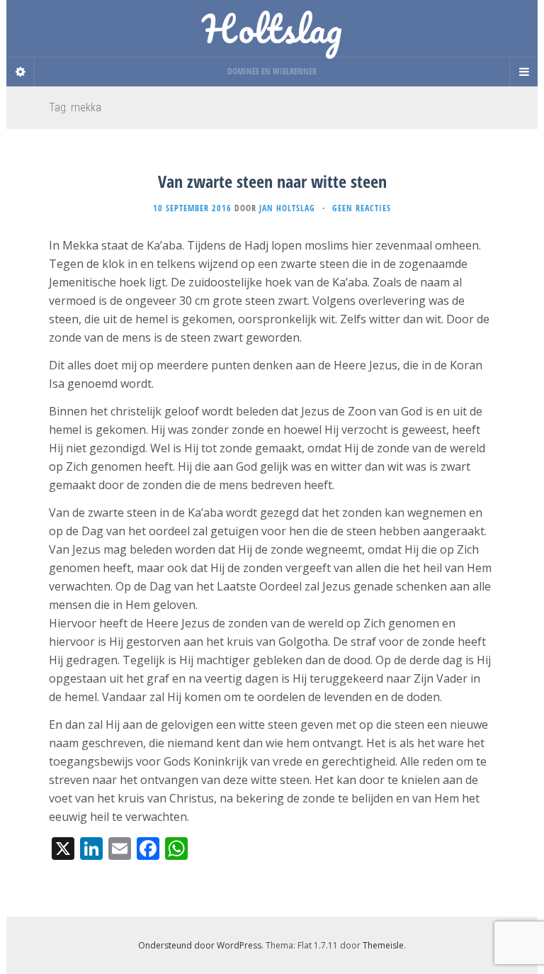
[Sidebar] (20, 71)
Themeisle (383, 945)
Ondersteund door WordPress (199, 945)
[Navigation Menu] (523, 71)
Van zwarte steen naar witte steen (272, 181)
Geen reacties (361, 208)
